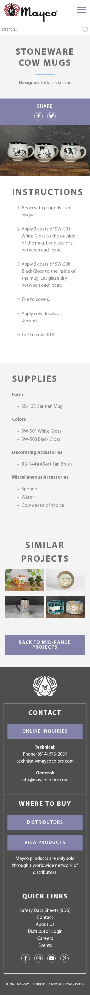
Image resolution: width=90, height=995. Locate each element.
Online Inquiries (45, 731)
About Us (45, 924)
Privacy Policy (73, 984)
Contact (45, 917)
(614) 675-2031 (52, 754)
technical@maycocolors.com (45, 761)
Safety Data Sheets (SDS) (45, 910)
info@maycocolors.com (45, 780)
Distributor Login (45, 931)
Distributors (45, 822)
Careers (45, 938)
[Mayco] (31, 12)
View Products (45, 842)
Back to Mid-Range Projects (45, 645)
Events (45, 945)
